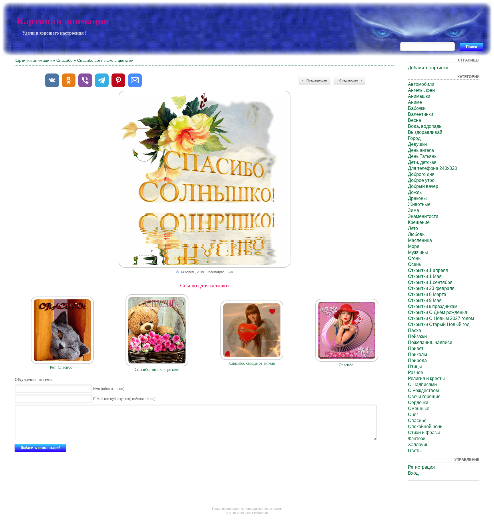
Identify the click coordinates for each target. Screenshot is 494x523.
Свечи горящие (424, 396)
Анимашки (419, 96)
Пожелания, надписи (430, 342)
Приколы (417, 354)
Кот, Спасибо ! (62, 367)
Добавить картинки (428, 67)
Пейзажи (417, 336)
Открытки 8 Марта (427, 294)
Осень (414, 264)
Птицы (415, 366)
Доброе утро (421, 180)
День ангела (421, 150)
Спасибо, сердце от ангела (252, 363)
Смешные (418, 408)
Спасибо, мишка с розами (157, 369)
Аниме (415, 102)
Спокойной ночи (425, 426)
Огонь (414, 258)
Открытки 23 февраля (431, 288)
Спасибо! (347, 365)
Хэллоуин (418, 444)
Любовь (416, 234)
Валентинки (420, 114)
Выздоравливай (425, 132)
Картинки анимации (63, 21)
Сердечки (418, 402)
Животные (419, 204)
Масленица (420, 240)
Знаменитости (423, 216)
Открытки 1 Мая (425, 276)
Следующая (348, 80)
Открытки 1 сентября (430, 282)
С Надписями (422, 384)
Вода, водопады (425, 126)
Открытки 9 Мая (425, 300)
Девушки (417, 144)
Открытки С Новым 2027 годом (441, 318)
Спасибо (64, 60)
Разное (415, 372)
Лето (413, 228)
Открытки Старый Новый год (438, 324)
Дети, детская (422, 162)
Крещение (419, 222)
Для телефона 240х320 (432, 168)
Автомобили (421, 84)
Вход (413, 473)
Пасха (414, 330)
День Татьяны (423, 156)
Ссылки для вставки (204, 285)
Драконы (417, 198)
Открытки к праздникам (432, 306)
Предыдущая (316, 80)
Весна (414, 120)
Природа (417, 360)
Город (414, 138)
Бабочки (417, 108)
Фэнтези (416, 438)
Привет (415, 348)
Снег (413, 414)
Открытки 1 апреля (428, 270)
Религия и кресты (426, 378)
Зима (413, 210)
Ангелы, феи (421, 90)
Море (413, 246)
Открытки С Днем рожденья (437, 312)
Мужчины (418, 252)
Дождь (415, 192)
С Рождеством (423, 390)
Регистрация (421, 467)
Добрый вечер (423, 186)
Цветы (415, 450)
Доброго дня (421, 174)
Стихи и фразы (424, 432)
